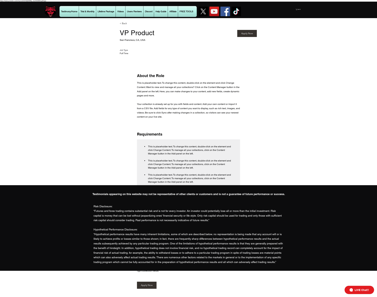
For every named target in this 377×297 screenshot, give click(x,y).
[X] (203, 11)
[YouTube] (214, 11)
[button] (307, 9)
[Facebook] (225, 11)
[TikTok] (236, 11)
